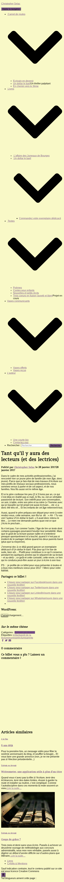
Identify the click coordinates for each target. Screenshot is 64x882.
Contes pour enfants (23, 290)
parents (29, 637)
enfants (17, 635)
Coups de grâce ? (11, 839)
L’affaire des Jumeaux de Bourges (31, 155)
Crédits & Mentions (17, 863)
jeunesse (13, 637)
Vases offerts (20, 367)
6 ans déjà (7, 745)
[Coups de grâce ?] (28, 827)
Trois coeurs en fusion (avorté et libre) (33, 295)
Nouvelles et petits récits (26, 293)
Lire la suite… (14, 788)
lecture (21, 637)
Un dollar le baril (22, 83)
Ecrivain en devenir (23, 81)
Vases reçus (19, 370)
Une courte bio (21, 440)
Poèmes (17, 287)
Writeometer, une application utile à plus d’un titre (31, 771)
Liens (10, 861)
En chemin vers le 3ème (26, 86)
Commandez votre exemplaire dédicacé (40, 218)
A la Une (4, 739)
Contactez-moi (20, 442)
